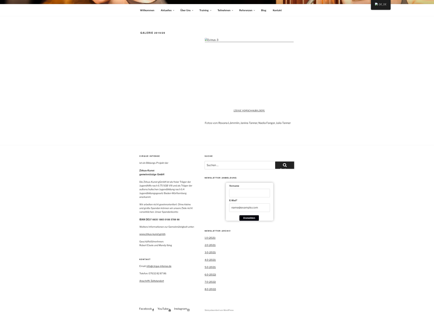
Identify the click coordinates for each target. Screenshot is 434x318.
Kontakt (277, 10)
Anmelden (249, 217)
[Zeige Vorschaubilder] (249, 110)
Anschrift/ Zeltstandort (151, 280)
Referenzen (245, 10)
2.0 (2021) (210, 245)
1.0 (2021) (210, 237)
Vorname (234, 185)
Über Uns (185, 10)
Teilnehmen (224, 10)
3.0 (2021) (210, 252)
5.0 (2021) (210, 267)
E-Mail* (233, 200)
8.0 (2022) (210, 289)
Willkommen (147, 10)
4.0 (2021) (210, 259)
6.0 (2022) (210, 274)
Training (204, 10)
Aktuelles (166, 10)
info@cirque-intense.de (158, 266)
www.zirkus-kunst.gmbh (152, 234)
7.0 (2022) (210, 281)
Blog (263, 10)
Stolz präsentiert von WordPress (219, 310)
